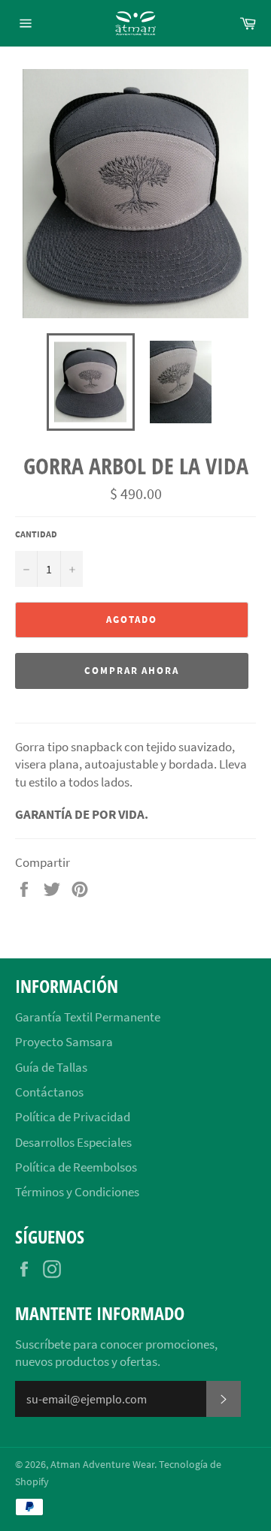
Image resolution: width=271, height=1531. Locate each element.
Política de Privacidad (72, 1116)
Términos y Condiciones (77, 1192)
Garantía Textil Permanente (87, 1017)
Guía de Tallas (51, 1067)
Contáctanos (49, 1092)
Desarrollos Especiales (73, 1142)
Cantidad (36, 534)
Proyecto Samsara (64, 1041)
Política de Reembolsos (76, 1167)
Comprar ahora (131, 670)
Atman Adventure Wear (102, 1464)
